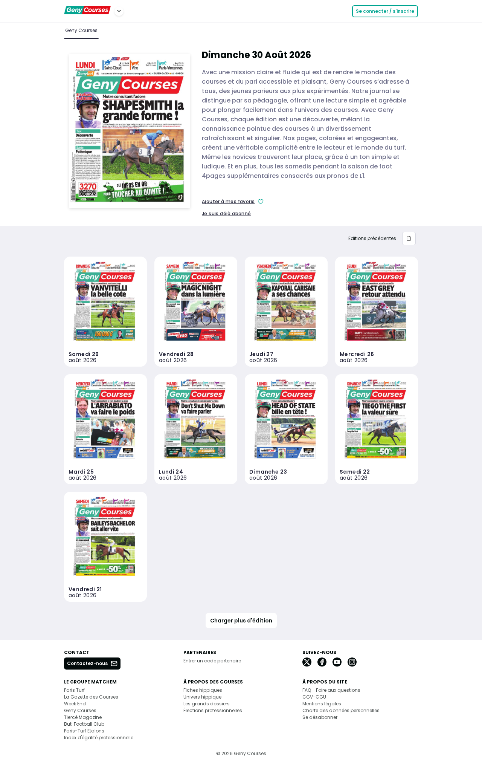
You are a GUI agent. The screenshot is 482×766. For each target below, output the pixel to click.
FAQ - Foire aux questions (331, 690)
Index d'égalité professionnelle (98, 737)
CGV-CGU (314, 697)
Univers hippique (202, 697)
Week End (75, 703)
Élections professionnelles (212, 710)
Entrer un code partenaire (212, 660)
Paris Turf (74, 690)
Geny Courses (81, 30)
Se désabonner (319, 717)
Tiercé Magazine (83, 717)
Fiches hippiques (202, 690)
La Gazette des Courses (91, 697)
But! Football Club (84, 724)
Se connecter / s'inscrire (385, 11)
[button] (409, 238)
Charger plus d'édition (241, 620)
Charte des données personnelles (341, 710)
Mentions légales (321, 703)
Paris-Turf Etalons (84, 731)
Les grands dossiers (206, 703)
